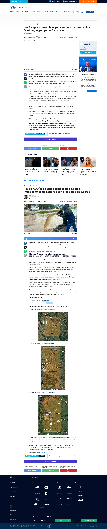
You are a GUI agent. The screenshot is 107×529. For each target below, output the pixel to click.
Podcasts (12, 11)
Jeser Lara (31, 195)
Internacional (25, 11)
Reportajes (13, 510)
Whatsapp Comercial (64, 520)
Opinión (52, 11)
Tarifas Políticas (14, 519)
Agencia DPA (29, 34)
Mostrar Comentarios (50, 139)
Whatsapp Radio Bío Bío (90, 520)
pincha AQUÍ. (45, 452)
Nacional (18, 11)
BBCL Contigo (67, 11)
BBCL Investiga (58, 11)
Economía (33, 11)
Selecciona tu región (17, 1)
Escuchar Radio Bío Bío (88, 1)
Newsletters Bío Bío (56, 1)
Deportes (39, 11)
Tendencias (45, 11)
